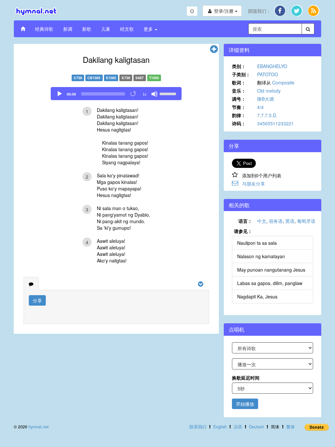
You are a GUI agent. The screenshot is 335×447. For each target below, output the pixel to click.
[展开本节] (214, 49)
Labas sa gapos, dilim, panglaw (269, 283)
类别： (239, 66)
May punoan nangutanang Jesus (271, 269)
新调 (67, 29)
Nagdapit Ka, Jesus (257, 296)
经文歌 (127, 29)
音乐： (239, 90)
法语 (238, 427)
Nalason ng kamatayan (261, 256)
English (220, 427)
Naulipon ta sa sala (257, 243)
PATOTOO (267, 74)
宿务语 (276, 221)
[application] (116, 93)
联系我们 (197, 427)
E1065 (111, 77)
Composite (283, 82)
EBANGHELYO (272, 66)
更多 (149, 29)
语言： (245, 221)
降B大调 (265, 99)
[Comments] (31, 284)
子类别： (241, 74)
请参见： (243, 231)
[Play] (59, 94)
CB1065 (93, 77)
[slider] (169, 93)
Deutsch (256, 427)
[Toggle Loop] (133, 94)
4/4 (260, 107)
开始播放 (245, 404)
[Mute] (154, 94)
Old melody (269, 90)
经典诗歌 (44, 29)
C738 (78, 77)
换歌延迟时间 (245, 377)
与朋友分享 (253, 183)
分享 (37, 300)
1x (145, 94)
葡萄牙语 (306, 221)
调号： (239, 99)
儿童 (105, 29)
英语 (289, 221)
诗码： (239, 123)
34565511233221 (275, 123)
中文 (261, 221)
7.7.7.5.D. (267, 115)
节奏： (239, 107)
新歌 (86, 29)
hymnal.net (38, 427)
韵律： (239, 115)
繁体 (290, 427)
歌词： (239, 82)
